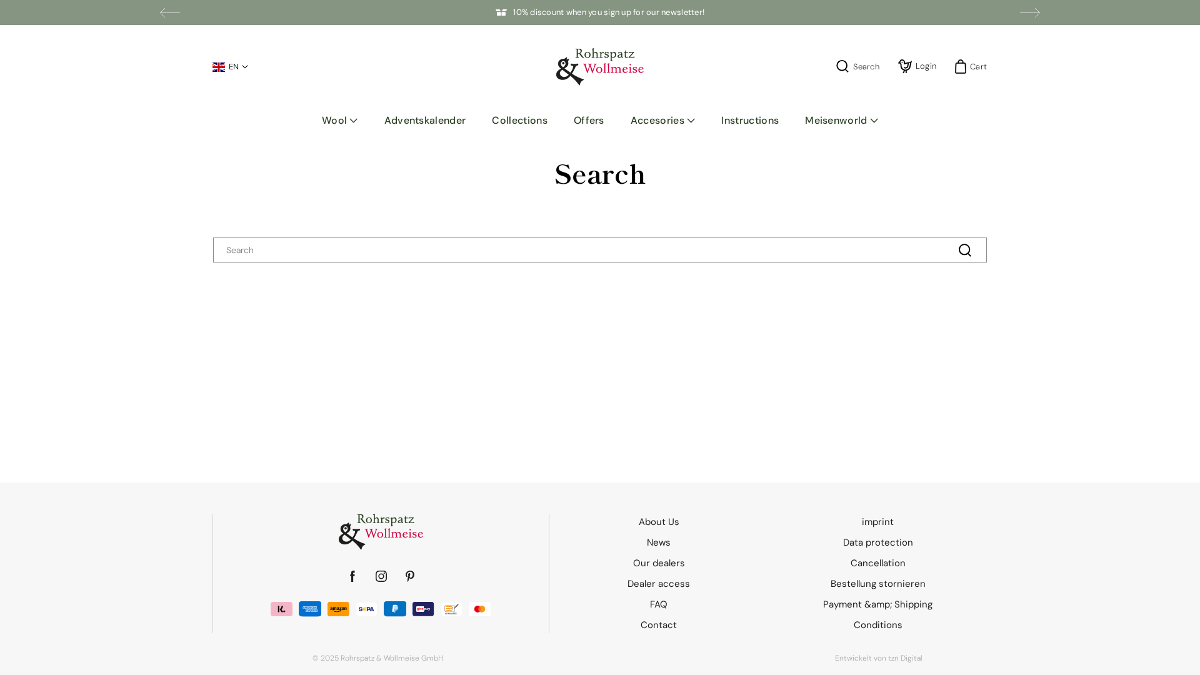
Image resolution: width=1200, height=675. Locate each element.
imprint (878, 522)
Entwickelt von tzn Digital (878, 658)
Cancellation (878, 563)
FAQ (659, 604)
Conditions (878, 625)
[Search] (965, 250)
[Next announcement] (1030, 13)
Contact (659, 625)
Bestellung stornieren (878, 584)
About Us (659, 522)
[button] (340, 120)
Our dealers (659, 563)
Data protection (878, 542)
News (659, 542)
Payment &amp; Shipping (877, 604)
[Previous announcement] (170, 13)
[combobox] (600, 250)
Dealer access (659, 584)
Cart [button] (974, 66)
